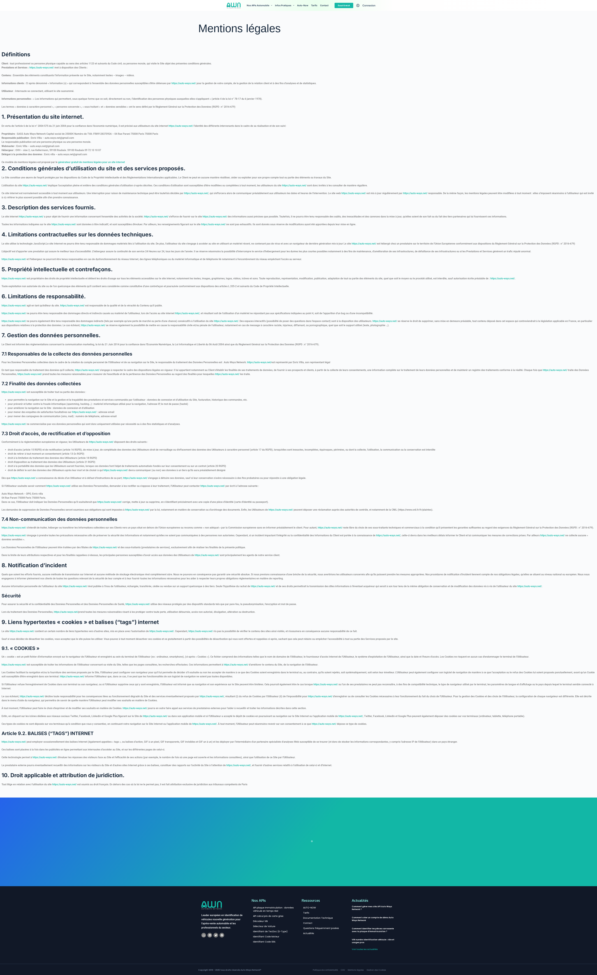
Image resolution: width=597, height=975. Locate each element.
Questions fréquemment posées (321, 936)
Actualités (308, 941)
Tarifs (314, 14)
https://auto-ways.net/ (41, 76)
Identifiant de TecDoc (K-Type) (270, 940)
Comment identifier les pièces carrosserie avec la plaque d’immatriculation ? (373, 938)
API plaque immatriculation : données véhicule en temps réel (273, 918)
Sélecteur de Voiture (264, 934)
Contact (324, 14)
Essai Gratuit (344, 14)
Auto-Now (302, 14)
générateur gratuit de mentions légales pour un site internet (91, 170)
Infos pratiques (283, 14)
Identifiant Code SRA (264, 950)
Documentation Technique (318, 926)
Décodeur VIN (260, 929)
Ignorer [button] (590, 4)
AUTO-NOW (309, 916)
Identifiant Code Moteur (266, 945)
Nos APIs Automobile (258, 14)
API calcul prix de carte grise (268, 924)
